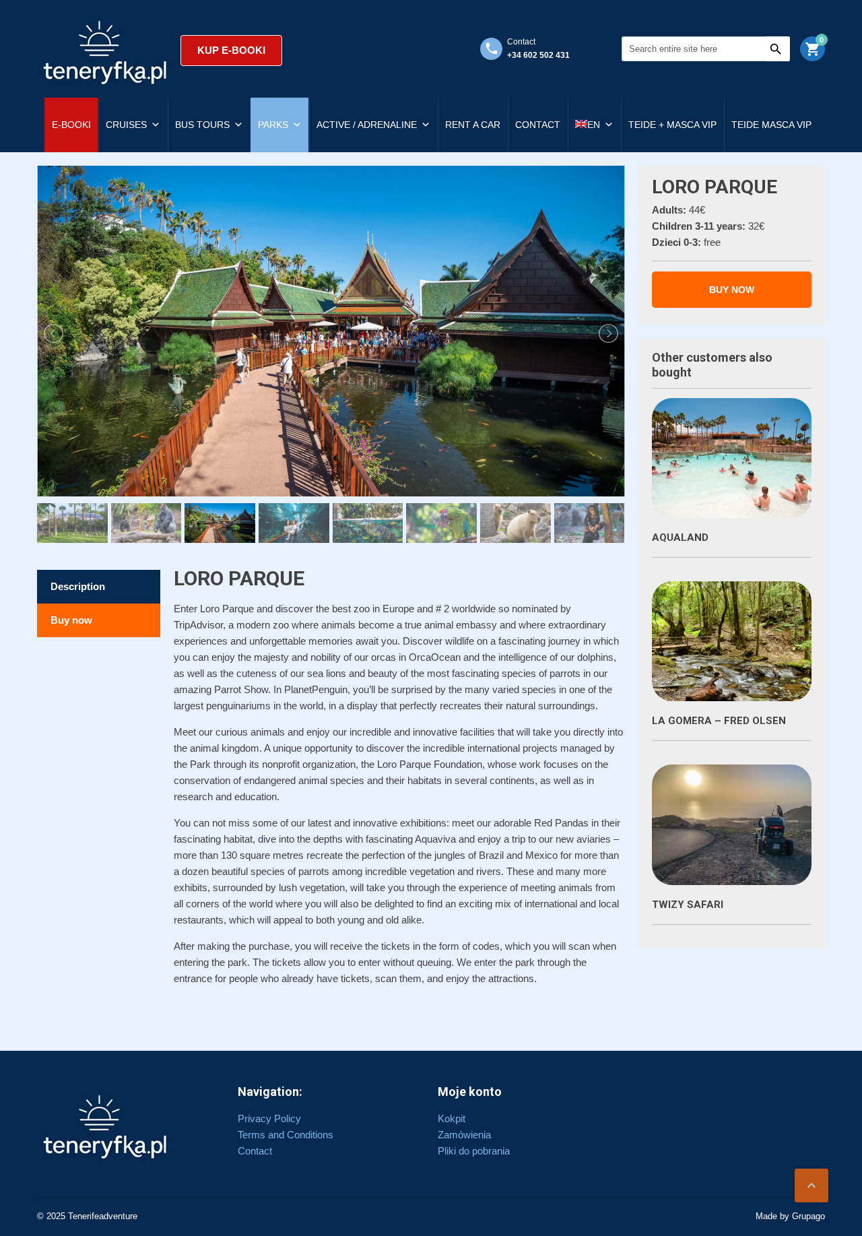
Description (78, 586)
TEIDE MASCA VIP (771, 124)
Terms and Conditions (285, 1134)
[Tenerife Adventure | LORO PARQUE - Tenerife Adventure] (105, 50)
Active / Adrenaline (367, 124)
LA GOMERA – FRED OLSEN (719, 721)
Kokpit (451, 1118)
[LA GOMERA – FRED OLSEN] (732, 641)
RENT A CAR (472, 124)
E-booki (71, 124)
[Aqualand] (732, 458)
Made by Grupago (790, 1216)
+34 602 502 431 (538, 55)
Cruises (126, 124)
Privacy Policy (269, 1118)
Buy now (71, 620)
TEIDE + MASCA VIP (672, 124)
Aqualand (680, 537)
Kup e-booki (231, 50)
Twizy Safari (687, 905)
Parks (273, 124)
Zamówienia (464, 1134)
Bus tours (202, 124)
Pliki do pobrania (474, 1151)
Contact (537, 124)
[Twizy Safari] (732, 824)
